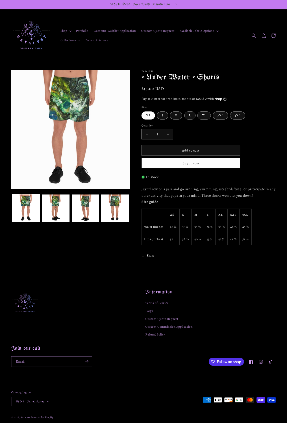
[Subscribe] (87, 361)
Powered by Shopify (42, 417)
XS (148, 115)
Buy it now (191, 163)
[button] (65, 31)
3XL (237, 115)
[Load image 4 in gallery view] (115, 208)
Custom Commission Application (169, 327)
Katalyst (25, 417)
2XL (220, 115)
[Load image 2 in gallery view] (55, 208)
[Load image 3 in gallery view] (85, 208)
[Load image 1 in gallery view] (26, 208)
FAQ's (149, 311)
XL (204, 115)
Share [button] (150, 255)
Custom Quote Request (161, 319)
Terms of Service (157, 303)
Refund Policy (155, 334)
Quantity (147, 125)
